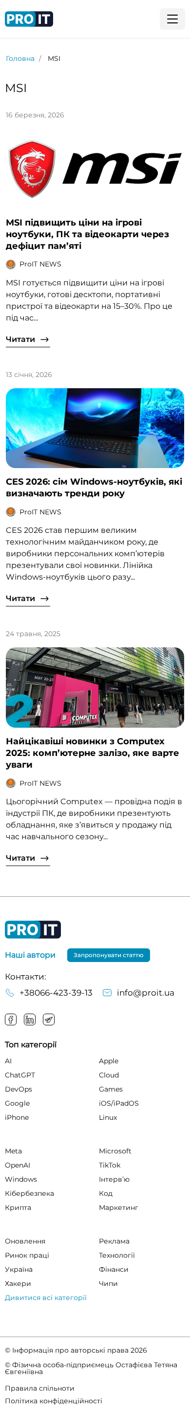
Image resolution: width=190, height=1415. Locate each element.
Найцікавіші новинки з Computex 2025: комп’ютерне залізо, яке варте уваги (92, 753)
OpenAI (17, 1165)
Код (106, 1193)
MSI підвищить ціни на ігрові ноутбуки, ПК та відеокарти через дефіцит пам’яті (87, 234)
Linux (108, 1117)
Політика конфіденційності (53, 1400)
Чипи (108, 1283)
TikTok (109, 1165)
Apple (108, 1061)
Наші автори (30, 955)
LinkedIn (30, 1019)
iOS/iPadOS (119, 1103)
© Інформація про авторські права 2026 (76, 1350)
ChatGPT (20, 1075)
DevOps (18, 1089)
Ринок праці (27, 1255)
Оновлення (25, 1241)
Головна (20, 58)
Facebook (11, 1019)
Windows (21, 1179)
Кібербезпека (29, 1193)
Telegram (49, 1019)
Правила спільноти (40, 1388)
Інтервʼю (114, 1179)
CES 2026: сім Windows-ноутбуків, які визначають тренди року (94, 487)
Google (17, 1103)
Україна (19, 1269)
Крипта (18, 1207)
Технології (117, 1255)
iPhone (17, 1117)
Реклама (114, 1241)
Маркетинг (118, 1207)
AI (8, 1061)
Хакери (18, 1283)
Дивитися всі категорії (46, 1297)
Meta (13, 1151)
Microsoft (115, 1151)
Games (111, 1089)
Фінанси (114, 1269)
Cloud (109, 1075)
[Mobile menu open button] (172, 19)
